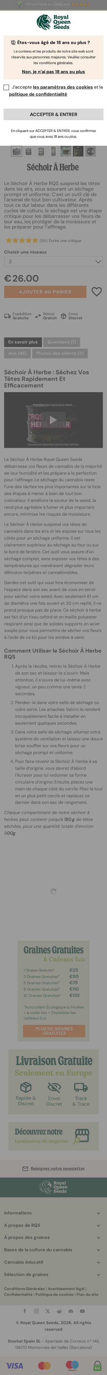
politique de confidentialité (38, 94)
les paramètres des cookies (63, 87)
